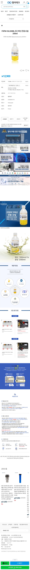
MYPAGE (24, 3)
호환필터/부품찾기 (11, 15)
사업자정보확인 (15, 527)
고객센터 (10, 524)
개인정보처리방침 (23, 524)
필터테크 (10, 96)
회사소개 (4, 524)
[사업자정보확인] (19, 537)
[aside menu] (2, 2)
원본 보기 (3, 126)
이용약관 (16, 524)
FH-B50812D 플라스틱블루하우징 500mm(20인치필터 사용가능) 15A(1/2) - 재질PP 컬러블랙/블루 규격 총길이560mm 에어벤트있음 (20, 490)
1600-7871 (9, 543)
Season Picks (13, 11)
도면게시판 (20, 15)
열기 (14, 560)
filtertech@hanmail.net (6, 548)
